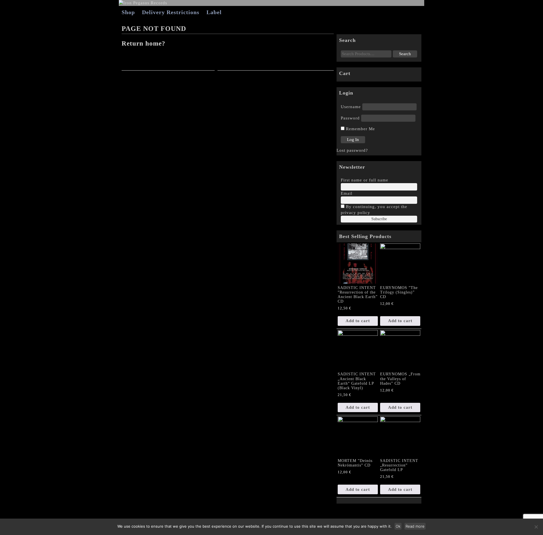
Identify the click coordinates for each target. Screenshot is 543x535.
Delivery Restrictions (170, 12)
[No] (536, 527)
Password (350, 118)
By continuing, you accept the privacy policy (374, 209)
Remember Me (359, 129)
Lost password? (352, 150)
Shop (128, 12)
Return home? (143, 43)
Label (214, 12)
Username (351, 106)
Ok (398, 526)
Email (346, 193)
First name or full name (364, 180)
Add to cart (358, 320)
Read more (415, 526)
